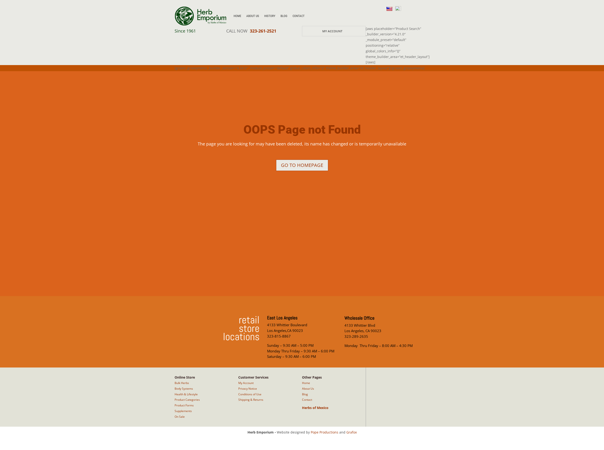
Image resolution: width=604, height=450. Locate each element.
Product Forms (184, 405)
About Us (252, 16)
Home (237, 16)
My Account (332, 31)
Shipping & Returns (250, 400)
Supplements (183, 411)
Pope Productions (324, 432)
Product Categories (187, 400)
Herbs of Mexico (315, 407)
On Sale (180, 417)
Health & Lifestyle (186, 394)
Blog (284, 16)
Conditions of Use (249, 394)
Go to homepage (302, 165)
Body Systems (184, 389)
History (269, 16)
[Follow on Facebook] (399, 17)
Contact (299, 16)
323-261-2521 (263, 31)
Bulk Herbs (182, 383)
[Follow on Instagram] (388, 17)
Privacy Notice (247, 389)
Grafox (351, 432)
